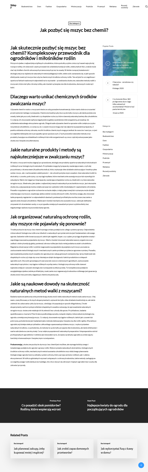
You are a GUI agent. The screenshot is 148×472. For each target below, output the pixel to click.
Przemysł (106, 162)
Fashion (106, 145)
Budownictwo (108, 136)
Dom (105, 140)
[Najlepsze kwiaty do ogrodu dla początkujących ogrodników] (111, 405)
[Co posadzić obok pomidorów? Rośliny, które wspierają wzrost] (37, 405)
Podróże (106, 158)
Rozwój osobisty (109, 171)
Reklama (106, 167)
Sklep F (13, 6)
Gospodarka (108, 149)
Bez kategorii (74, 23)
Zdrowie (106, 175)
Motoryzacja (108, 154)
